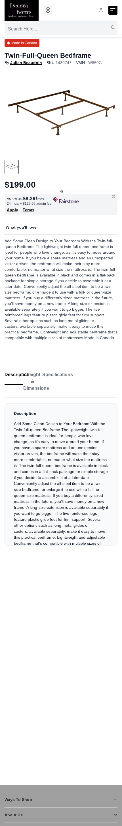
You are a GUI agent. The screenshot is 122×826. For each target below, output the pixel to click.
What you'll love (21, 227)
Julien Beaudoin (26, 62)
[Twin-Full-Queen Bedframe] (61, 110)
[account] (101, 10)
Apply (12, 210)
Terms (28, 210)
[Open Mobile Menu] (112, 10)
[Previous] (12, 110)
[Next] (109, 110)
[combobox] (61, 29)
